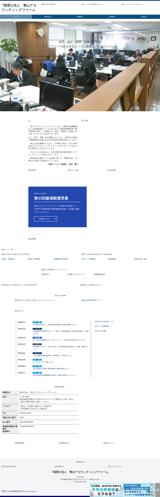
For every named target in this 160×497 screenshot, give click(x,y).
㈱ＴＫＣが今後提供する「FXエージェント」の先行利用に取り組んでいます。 (59, 340)
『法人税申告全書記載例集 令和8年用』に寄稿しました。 (53, 355)
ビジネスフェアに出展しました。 (44, 362)
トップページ (16, 17)
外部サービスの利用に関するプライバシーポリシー (19, 491)
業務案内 (80, 17)
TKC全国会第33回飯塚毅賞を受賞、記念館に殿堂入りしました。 (55, 375)
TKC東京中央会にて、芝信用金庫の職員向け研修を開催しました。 (55, 324)
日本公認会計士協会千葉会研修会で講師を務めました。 (52, 368)
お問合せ (144, 17)
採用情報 (112, 17)
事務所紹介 (48, 17)
